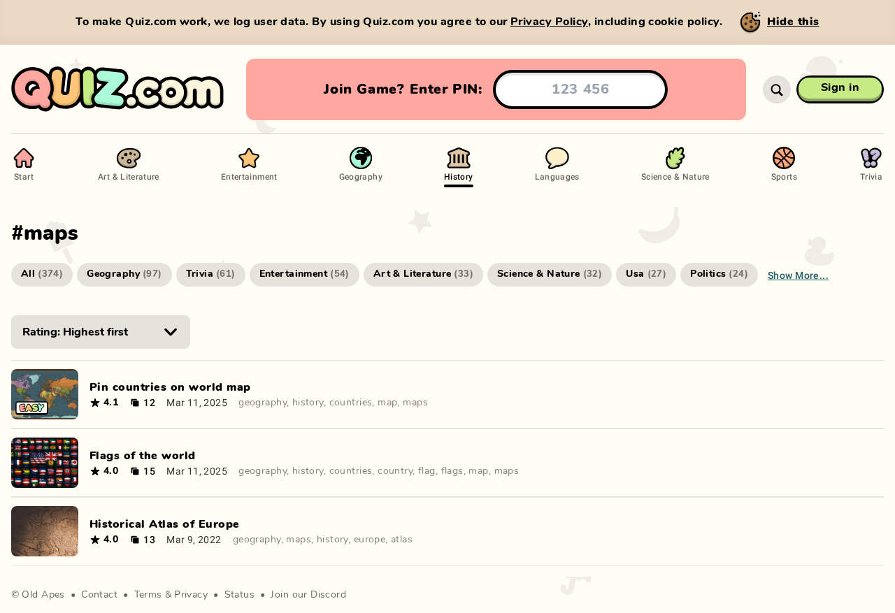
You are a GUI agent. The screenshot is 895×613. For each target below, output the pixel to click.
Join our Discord (308, 595)
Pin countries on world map (170, 387)
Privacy (191, 595)
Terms (148, 595)
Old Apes (43, 595)
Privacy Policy (549, 21)
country (395, 471)
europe (370, 540)
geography (262, 403)
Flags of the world (143, 455)
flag (427, 471)
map (387, 403)
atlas (402, 540)
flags (452, 471)
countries (351, 403)
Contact (99, 595)
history (308, 403)
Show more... (798, 275)
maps (415, 403)
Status (239, 595)
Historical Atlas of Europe (164, 524)
